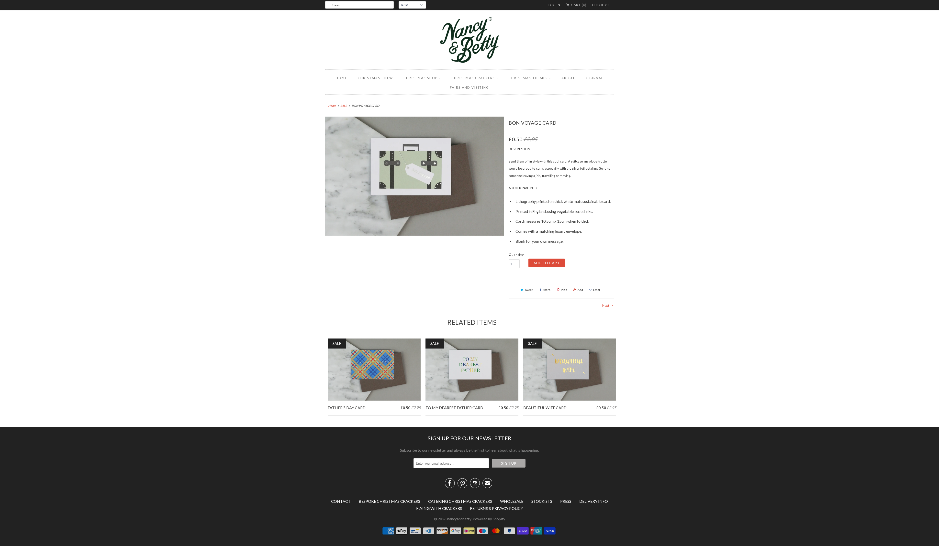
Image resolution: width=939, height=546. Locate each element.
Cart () (578, 5)
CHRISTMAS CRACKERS (473, 78)
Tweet (529, 290)
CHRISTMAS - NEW (375, 78)
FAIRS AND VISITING (469, 87)
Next (606, 305)
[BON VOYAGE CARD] (414, 176)
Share (546, 290)
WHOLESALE (511, 501)
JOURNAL (594, 78)
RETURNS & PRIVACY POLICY (496, 508)
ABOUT (568, 78)
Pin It (564, 290)
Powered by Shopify (489, 519)
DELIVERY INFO (593, 501)
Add (580, 290)
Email (597, 290)
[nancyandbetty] (469, 41)
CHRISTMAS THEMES (528, 78)
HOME (341, 78)
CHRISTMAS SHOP (420, 78)
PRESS (565, 501)
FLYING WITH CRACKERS (439, 508)
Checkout (601, 5)
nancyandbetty (459, 519)
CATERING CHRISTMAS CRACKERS (460, 501)
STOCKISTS (541, 501)
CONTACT (341, 501)
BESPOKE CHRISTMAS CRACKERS (389, 501)
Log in (554, 5)
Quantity (516, 254)
